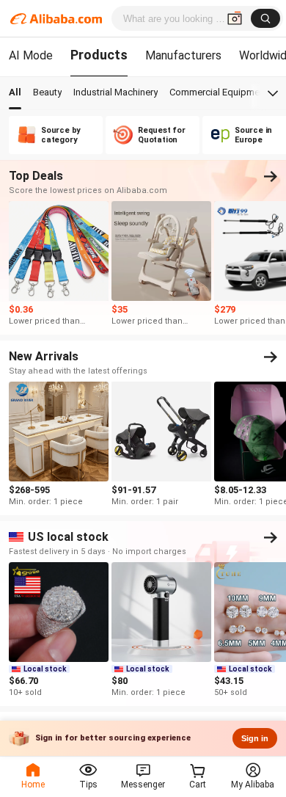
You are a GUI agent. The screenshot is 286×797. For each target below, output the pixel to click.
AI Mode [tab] (31, 55)
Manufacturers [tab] (183, 55)
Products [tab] (99, 54)
